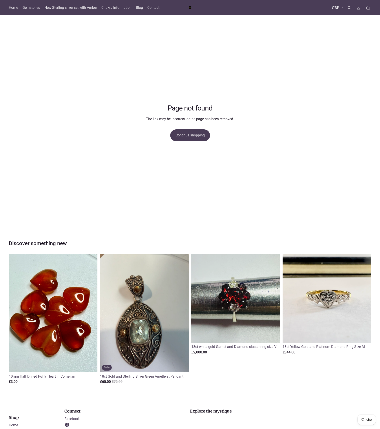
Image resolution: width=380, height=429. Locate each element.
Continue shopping (190, 135)
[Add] (91, 365)
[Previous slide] (198, 298)
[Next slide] (273, 298)
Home (13, 425)
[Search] (349, 8)
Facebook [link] (72, 419)
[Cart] (368, 8)
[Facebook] (67, 424)
